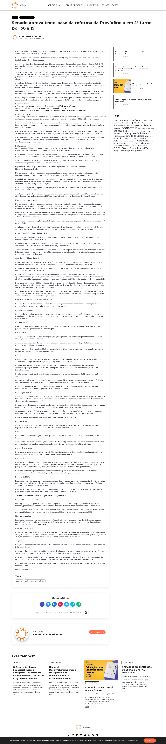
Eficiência (128, 131)
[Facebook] (77, 735)
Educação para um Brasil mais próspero (142, 85)
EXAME (19, 581)
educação (118, 131)
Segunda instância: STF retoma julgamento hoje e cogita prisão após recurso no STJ (50, 111)
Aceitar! (149, 740)
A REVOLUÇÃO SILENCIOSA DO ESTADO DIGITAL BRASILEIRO (137, 670)
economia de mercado (146, 129)
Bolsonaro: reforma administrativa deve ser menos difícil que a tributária (46, 106)
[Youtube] (73, 735)
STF (120, 151)
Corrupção (131, 122)
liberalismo (130, 141)
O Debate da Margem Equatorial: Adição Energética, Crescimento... (131, 53)
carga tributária (147, 120)
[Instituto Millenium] (19, 5)
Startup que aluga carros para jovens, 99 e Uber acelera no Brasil (42, 108)
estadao (116, 136)
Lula (144, 143)
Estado (123, 136)
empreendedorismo (138, 133)
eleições (137, 131)
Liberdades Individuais (132, 143)
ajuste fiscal (118, 120)
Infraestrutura (127, 138)
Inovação (137, 138)
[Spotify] (97, 735)
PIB (147, 146)
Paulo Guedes (132, 146)
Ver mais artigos (97, 632)
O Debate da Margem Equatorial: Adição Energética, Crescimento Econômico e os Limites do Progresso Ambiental (28, 673)
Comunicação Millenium (30, 36)
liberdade (140, 140)
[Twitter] (81, 735)
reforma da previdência (34, 581)
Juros (125, 141)
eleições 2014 (145, 131)
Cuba (127, 125)
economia (130, 128)
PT (126, 148)
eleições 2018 (119, 133)
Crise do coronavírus (145, 123)
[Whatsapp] (89, 735)
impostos (149, 136)
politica (119, 148)
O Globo (123, 146)
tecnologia (126, 150)
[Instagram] (69, 735)
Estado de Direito (135, 136)
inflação (117, 138)
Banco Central (129, 120)
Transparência (136, 150)
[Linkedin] (85, 735)
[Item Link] (122, 86)
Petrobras (141, 146)
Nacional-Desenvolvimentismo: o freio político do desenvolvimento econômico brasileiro (131, 69)
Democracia (138, 125)
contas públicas (119, 123)
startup (115, 150)
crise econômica (119, 125)
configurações (132, 740)
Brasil (138, 120)
